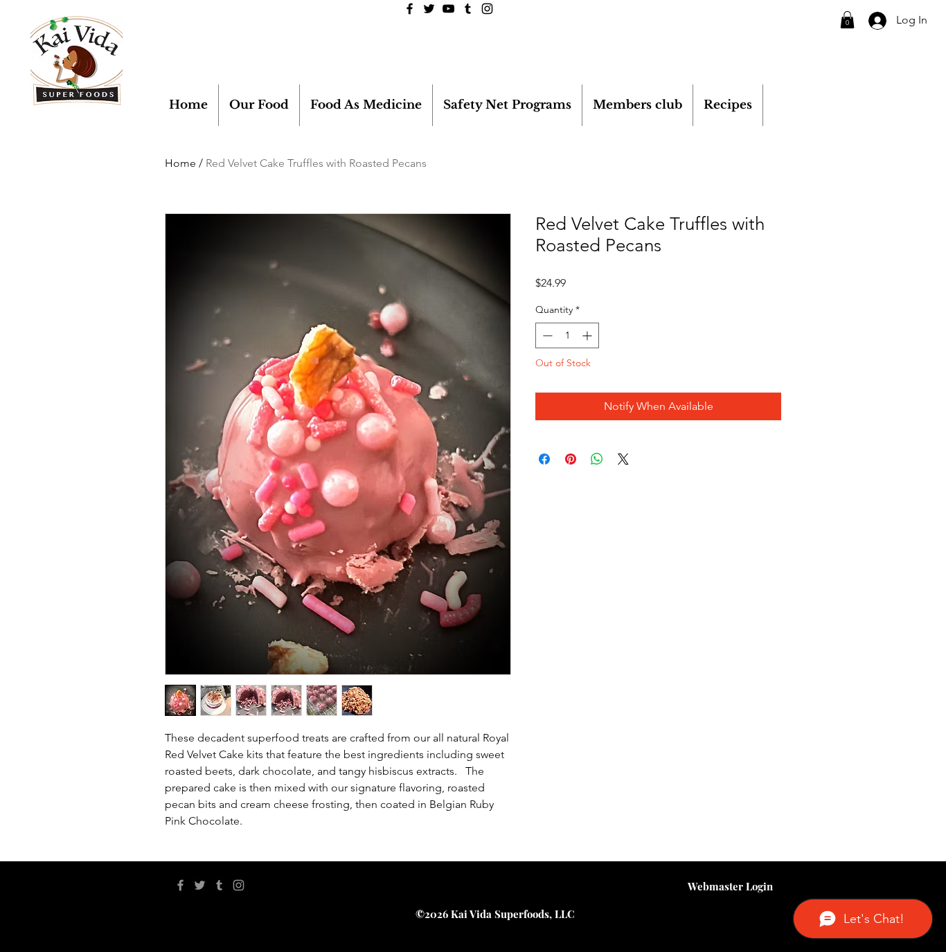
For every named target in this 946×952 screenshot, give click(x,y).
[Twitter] (429, 8)
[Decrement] (546, 335)
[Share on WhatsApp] (597, 459)
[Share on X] (623, 459)
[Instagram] (487, 8)
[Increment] (588, 335)
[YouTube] (448, 8)
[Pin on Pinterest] (570, 459)
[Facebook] (409, 8)
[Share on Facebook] (544, 459)
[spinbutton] (567, 335)
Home (180, 163)
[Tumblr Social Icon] (468, 8)
